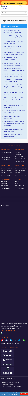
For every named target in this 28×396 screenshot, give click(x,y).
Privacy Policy (17, 386)
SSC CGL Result (5, 157)
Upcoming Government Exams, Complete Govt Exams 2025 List (12, 31)
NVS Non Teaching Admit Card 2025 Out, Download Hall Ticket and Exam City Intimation (14, 123)
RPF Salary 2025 (19, 188)
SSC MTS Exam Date (6, 172)
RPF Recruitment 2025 (19, 182)
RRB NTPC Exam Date (5, 189)
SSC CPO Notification (20, 168)
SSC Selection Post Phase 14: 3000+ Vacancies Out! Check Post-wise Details (14, 100)
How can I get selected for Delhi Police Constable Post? (13, 135)
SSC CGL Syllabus (6, 155)
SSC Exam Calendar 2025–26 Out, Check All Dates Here (13, 42)
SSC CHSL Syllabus (20, 156)
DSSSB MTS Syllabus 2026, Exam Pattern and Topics (13, 130)
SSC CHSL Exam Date (21, 159)
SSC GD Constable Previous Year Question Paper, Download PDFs (13, 75)
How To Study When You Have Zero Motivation (13, 93)
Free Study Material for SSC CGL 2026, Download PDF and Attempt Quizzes (13, 87)
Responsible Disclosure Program (10, 382)
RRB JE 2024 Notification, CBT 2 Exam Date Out (13, 47)
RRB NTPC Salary (6, 192)
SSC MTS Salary (5, 175)
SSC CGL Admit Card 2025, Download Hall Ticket (11, 58)
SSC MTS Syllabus (6, 170)
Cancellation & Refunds (8, 384)
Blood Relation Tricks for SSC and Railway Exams (13, 106)
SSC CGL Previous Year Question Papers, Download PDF (13, 80)
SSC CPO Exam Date (20, 175)
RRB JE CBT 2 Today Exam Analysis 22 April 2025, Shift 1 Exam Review (14, 53)
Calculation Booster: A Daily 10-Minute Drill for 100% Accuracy (14, 111)
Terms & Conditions (7, 386)
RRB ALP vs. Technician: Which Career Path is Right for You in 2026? (14, 69)
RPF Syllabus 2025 (20, 185)
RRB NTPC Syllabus (6, 185)
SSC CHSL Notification (18, 153)
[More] (20, 5)
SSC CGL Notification (6, 152)
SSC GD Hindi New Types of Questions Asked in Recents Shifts (13, 64)
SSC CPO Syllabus (20, 170)
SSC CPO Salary (19, 172)
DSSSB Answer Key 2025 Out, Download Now (12, 117)
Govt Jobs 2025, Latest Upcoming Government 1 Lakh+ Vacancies (13, 37)
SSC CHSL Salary (19, 161)
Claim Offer (24, 393)
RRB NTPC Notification (4, 182)
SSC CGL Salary (5, 159)
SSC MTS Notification (6, 168)
